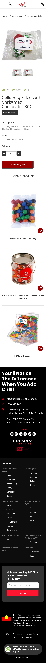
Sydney (9, 476)
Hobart (32, 556)
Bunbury (33, 516)
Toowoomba (11, 522)
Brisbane (10, 506)
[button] (40, 230)
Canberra (33, 542)
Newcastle (10, 480)
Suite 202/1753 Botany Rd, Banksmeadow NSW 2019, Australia (25, 421)
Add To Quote (19, 164)
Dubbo (9, 496)
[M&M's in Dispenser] (23, 350)
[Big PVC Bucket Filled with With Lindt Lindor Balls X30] (23, 290)
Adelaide (10, 540)
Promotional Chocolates (30, 16)
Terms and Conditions (23, 638)
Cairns (9, 518)
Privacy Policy (32, 634)
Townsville (10, 514)
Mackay (9, 526)
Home (4, 16)
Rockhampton (12, 530)
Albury (9, 488)
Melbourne (33, 473)
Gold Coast (11, 510)
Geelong (33, 477)
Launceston (34, 552)
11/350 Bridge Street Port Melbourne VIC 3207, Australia (25, 411)
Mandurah (33, 512)
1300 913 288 (13, 404)
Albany (32, 520)
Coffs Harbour (12, 492)
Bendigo (33, 485)
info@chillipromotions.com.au (21, 399)
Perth (31, 508)
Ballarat (32, 481)
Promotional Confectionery (16, 16)
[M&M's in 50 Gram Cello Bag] (23, 233)
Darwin (9, 555)
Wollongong (11, 484)
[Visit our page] (12, 434)
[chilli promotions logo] (22, 4)
